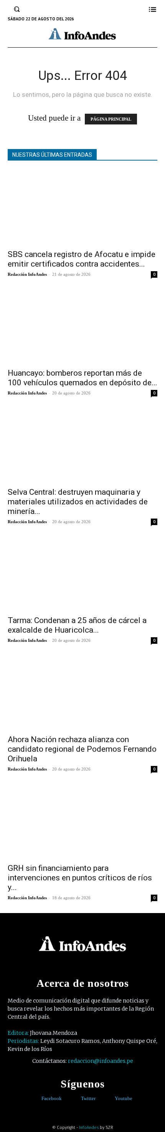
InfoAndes (89, 1127)
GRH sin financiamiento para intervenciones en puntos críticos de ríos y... (80, 878)
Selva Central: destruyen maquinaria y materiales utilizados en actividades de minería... (78, 501)
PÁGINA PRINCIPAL (111, 119)
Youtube (123, 1098)
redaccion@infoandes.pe (100, 1060)
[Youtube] (109, 1098)
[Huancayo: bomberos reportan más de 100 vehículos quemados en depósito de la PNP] (82, 327)
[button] (17, 9)
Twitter (88, 1098)
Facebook (51, 1098)
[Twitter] (75, 1098)
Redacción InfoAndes (27, 274)
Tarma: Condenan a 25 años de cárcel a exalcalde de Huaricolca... (77, 625)
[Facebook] (36, 1098)
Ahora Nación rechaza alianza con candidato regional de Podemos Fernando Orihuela (82, 749)
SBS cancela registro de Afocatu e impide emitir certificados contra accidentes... (81, 259)
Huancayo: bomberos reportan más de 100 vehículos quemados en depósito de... (82, 377)
